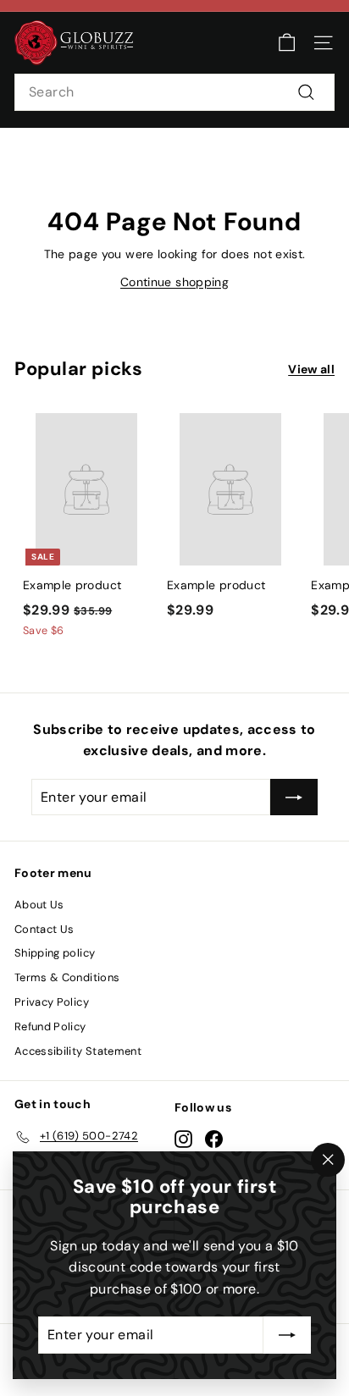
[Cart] (287, 43)
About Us (39, 904)
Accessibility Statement (77, 1051)
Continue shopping (174, 282)
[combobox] (174, 92)
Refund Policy (50, 1026)
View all (311, 369)
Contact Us (44, 929)
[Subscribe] (287, 1335)
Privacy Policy (51, 1002)
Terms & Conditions (66, 977)
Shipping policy (54, 953)
